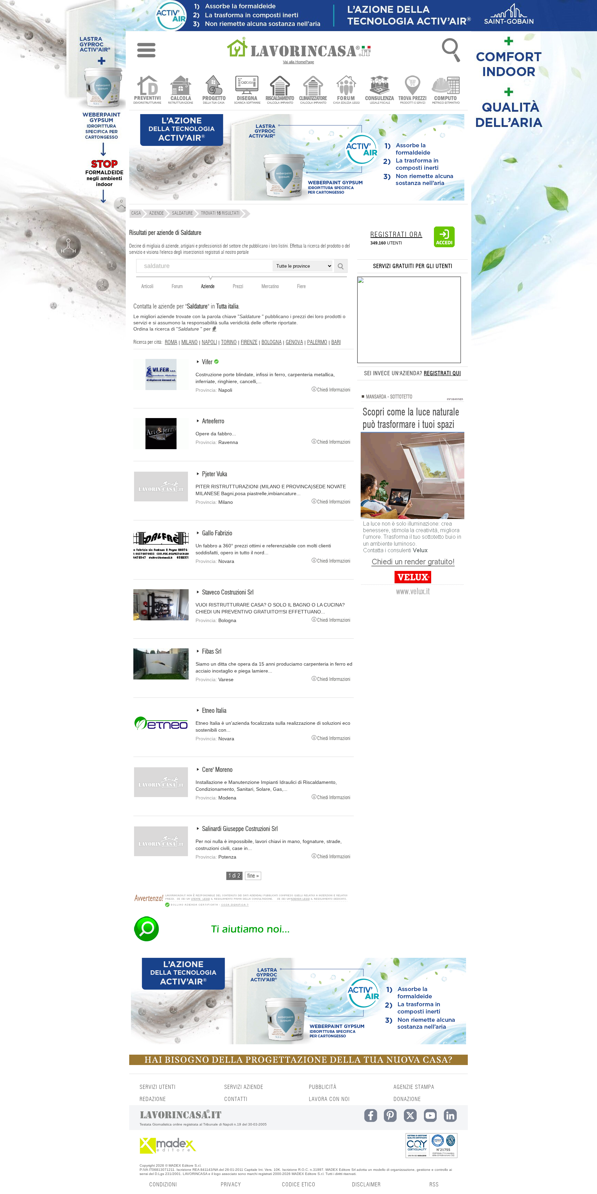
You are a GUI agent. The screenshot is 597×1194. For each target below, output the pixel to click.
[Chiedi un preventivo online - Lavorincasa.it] (240, 941)
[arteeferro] (161, 447)
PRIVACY (231, 1184)
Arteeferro (213, 421)
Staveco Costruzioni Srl (228, 593)
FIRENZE (249, 342)
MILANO (189, 342)
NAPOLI (209, 342)
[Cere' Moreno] (161, 796)
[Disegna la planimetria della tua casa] (247, 90)
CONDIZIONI (163, 1184)
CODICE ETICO (298, 1184)
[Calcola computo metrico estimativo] (446, 90)
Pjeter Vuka (214, 474)
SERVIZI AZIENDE (243, 1087)
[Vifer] (161, 388)
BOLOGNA (272, 342)
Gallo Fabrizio (217, 533)
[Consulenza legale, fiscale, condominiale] (379, 90)
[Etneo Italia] (161, 737)
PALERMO (317, 342)
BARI (336, 342)
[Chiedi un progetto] (214, 90)
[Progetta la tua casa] (298, 1063)
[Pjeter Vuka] (161, 500)
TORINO (229, 342)
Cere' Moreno (217, 770)
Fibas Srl (211, 652)
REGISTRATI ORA (396, 234)
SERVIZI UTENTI (158, 1087)
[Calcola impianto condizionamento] (313, 90)
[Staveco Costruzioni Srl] (161, 618)
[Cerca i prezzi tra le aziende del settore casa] (413, 90)
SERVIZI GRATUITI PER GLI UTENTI (412, 266)
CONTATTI (235, 1099)
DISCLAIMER (366, 1184)
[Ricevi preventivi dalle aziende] (147, 90)
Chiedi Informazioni (333, 389)
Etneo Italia (214, 711)
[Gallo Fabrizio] (161, 559)
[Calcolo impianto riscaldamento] (280, 90)
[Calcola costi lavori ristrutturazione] (180, 90)
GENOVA (294, 342)
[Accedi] (444, 245)
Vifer (208, 362)
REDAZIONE (153, 1099)
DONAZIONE (407, 1099)
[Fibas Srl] (161, 678)
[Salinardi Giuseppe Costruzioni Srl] (161, 855)
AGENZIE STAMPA (414, 1087)
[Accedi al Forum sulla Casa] (346, 90)
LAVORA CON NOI (329, 1099)
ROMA (171, 342)
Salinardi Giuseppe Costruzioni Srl (240, 829)
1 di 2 (234, 876)
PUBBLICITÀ (323, 1087)
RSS (434, 1184)
